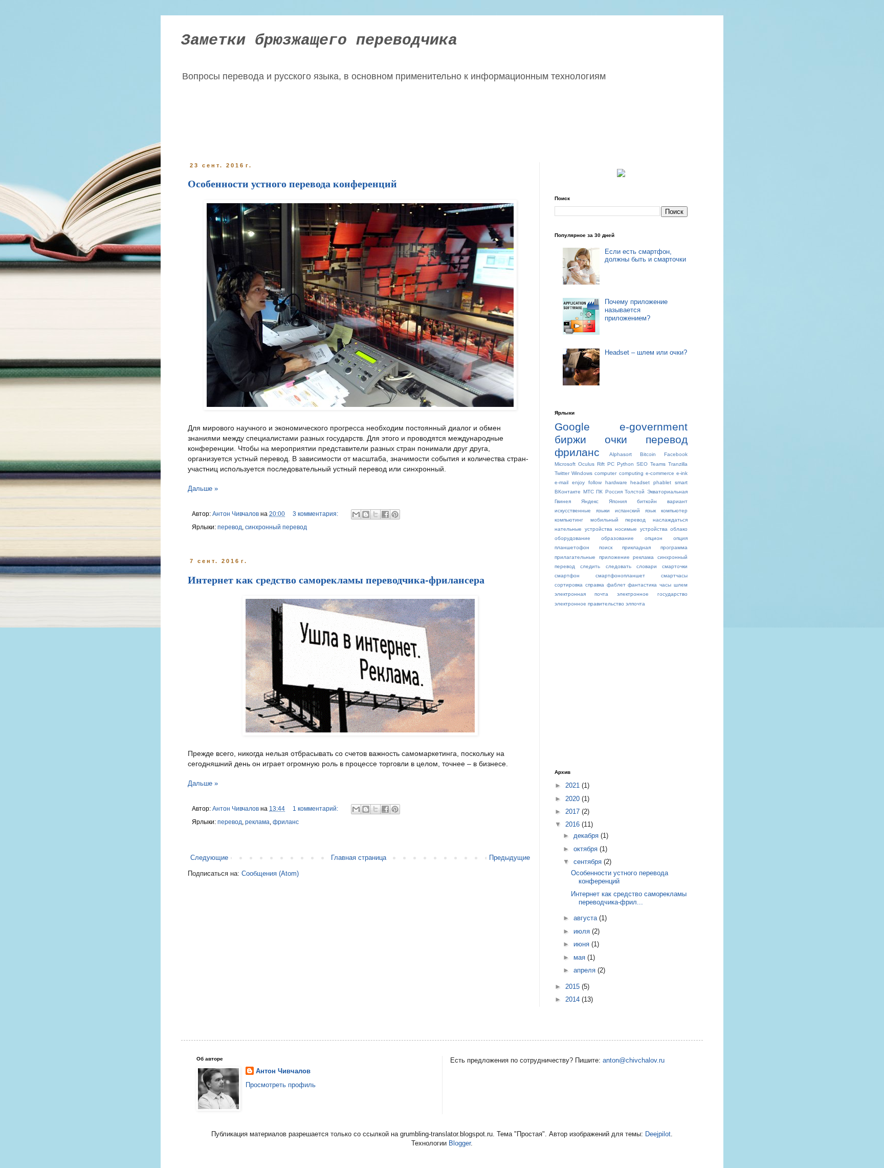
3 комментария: (316, 513)
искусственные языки (582, 510)
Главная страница (358, 857)
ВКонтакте (568, 491)
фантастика (642, 585)
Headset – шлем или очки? (646, 352)
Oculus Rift (591, 464)
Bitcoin (648, 454)
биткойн (647, 501)
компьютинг (569, 520)
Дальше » (203, 488)
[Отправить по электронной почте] (356, 514)
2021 (573, 785)
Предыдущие (509, 857)
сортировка (569, 585)
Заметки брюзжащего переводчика (319, 40)
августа (586, 918)
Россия (614, 491)
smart (681, 482)
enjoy (578, 482)
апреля (585, 970)
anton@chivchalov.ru (634, 1060)
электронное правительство (589, 604)
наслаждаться (670, 520)
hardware (616, 482)
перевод (229, 527)
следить (590, 566)
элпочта (635, 604)
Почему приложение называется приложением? (636, 309)
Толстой (635, 491)
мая (580, 957)
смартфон (567, 575)
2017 (573, 811)
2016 (573, 824)
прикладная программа (655, 547)
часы (665, 585)
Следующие (209, 857)
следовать (618, 566)
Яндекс (590, 501)
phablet (662, 482)
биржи (570, 439)
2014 (573, 999)
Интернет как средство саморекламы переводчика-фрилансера (336, 579)
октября (586, 849)
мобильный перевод (618, 520)
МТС (588, 491)
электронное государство (652, 594)
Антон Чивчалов (283, 1071)
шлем (681, 585)
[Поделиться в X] (375, 514)
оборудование (572, 538)
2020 (573, 799)
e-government (654, 426)
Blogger (460, 1143)
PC (610, 464)
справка (594, 585)
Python (625, 464)
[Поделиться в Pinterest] (395, 514)
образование (617, 538)
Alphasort (620, 454)
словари (646, 566)
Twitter (562, 473)
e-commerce (660, 473)
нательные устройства (583, 529)
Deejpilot (658, 1134)
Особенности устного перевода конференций (292, 183)
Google (572, 426)
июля (582, 931)
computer (605, 473)
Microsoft (565, 464)
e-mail (561, 482)
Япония (618, 501)
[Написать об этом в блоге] (366, 514)
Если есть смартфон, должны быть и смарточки (645, 256)
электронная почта (581, 594)
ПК (599, 491)
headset (640, 482)
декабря (587, 835)
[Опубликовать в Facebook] (385, 514)
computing (631, 473)
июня (582, 944)
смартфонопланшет (620, 575)
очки (616, 439)
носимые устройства (641, 529)
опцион (653, 538)
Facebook (676, 454)
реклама (257, 821)
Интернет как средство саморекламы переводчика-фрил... (629, 898)
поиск (605, 547)
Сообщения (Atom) (270, 873)
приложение (614, 557)
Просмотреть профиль (281, 1085)
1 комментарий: (316, 808)
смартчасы (674, 575)
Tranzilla (678, 464)
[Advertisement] (382, 119)
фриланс (286, 821)
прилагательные (575, 557)
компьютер (674, 510)
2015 (573, 986)
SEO (642, 464)
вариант (677, 501)
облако (679, 529)
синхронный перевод (276, 527)
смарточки (675, 566)
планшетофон (572, 547)
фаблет (616, 585)
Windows (581, 473)
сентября (588, 862)
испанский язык (635, 510)
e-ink (682, 473)
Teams (658, 464)
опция (680, 538)
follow (595, 482)
